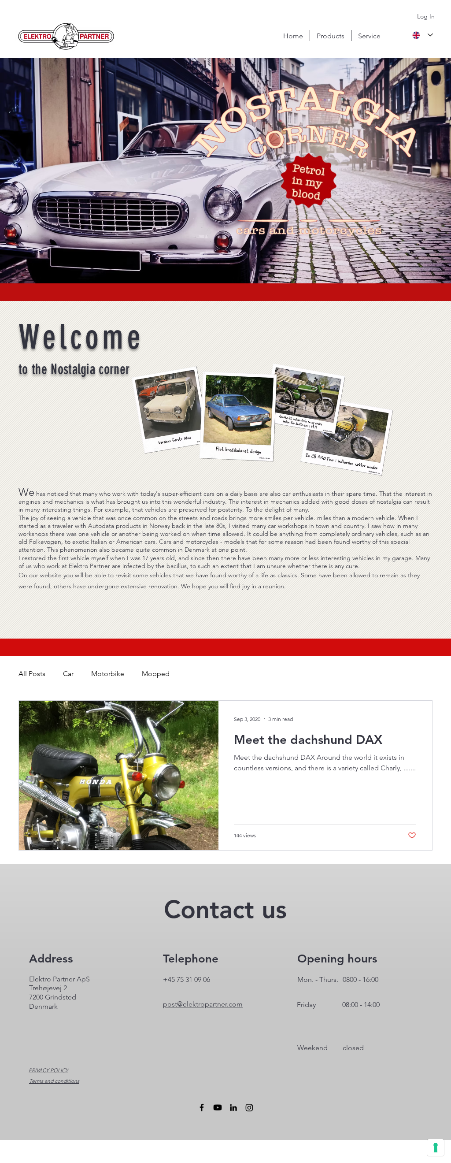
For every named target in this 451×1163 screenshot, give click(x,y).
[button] (330, 35)
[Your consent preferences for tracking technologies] (435, 1147)
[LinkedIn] (233, 1107)
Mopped (156, 673)
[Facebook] (202, 1107)
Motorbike (107, 673)
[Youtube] (217, 1107)
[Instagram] (249, 1107)
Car (68, 673)
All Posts (31, 673)
